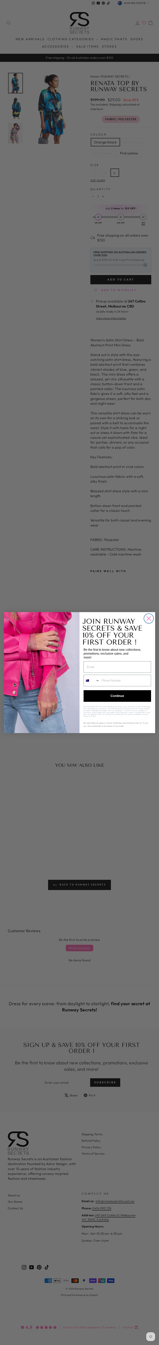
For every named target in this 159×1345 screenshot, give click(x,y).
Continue (117, 696)
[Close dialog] (149, 618)
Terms (93, 716)
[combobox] (92, 680)
